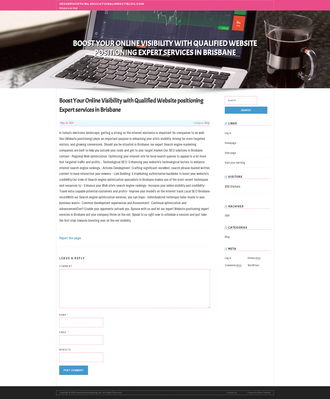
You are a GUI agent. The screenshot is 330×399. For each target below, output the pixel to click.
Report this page (70, 238)
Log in (228, 133)
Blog (207, 123)
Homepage (230, 143)
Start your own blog (235, 162)
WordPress (253, 265)
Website (65, 349)
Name (63, 314)
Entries (254, 258)
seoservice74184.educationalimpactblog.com (101, 3)
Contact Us (232, 392)
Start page (230, 153)
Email (64, 332)
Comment (65, 266)
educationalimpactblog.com (89, 392)
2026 (227, 215)
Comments (233, 265)
